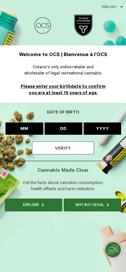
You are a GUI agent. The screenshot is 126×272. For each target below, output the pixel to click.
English (109, 7)
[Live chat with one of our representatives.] (113, 250)
